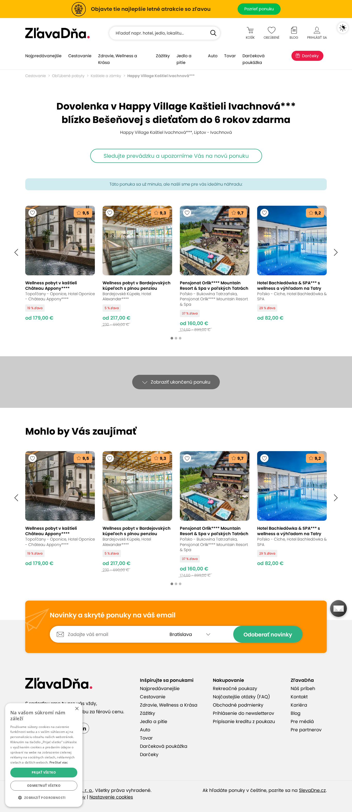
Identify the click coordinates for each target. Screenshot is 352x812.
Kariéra (299, 705)
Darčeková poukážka (253, 59)
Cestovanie (79, 56)
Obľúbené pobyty (68, 75)
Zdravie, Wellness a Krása (117, 59)
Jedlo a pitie (184, 59)
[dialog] (43, 755)
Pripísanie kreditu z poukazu (244, 721)
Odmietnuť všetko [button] (44, 785)
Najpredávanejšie (43, 56)
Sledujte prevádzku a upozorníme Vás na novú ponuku (176, 156)
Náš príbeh (303, 688)
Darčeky (310, 56)
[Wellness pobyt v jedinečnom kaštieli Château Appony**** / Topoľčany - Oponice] (60, 269)
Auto (212, 56)
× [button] (77, 709)
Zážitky (163, 56)
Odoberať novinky (268, 634)
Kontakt (299, 697)
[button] (16, 252)
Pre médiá (302, 721)
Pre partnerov (306, 730)
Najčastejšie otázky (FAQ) (241, 697)
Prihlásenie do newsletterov (243, 713)
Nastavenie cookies (111, 797)
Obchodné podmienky (238, 705)
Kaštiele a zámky (106, 75)
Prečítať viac (58, 762)
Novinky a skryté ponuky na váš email (112, 615)
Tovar (230, 56)
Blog (295, 713)
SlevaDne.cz (312, 790)
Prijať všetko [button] (44, 772)
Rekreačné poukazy (235, 688)
